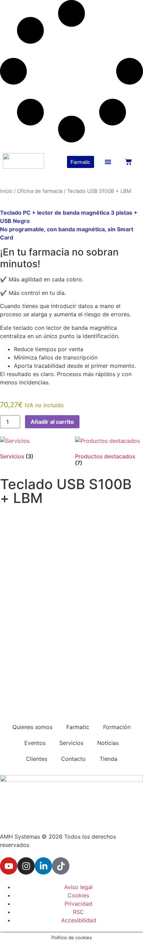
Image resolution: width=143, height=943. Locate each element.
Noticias (108, 742)
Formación (117, 726)
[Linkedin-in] (43, 866)
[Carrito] (128, 161)
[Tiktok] (60, 866)
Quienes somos (32, 726)
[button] (108, 162)
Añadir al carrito (52, 421)
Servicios (71, 742)
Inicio (6, 191)
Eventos (34, 742)
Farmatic (77, 726)
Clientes (36, 758)
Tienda (108, 758)
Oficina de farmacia (39, 191)
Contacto (73, 758)
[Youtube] (8, 866)
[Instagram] (26, 866)
